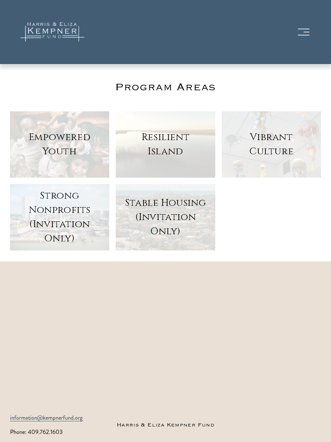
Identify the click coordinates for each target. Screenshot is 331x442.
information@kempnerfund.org (46, 418)
